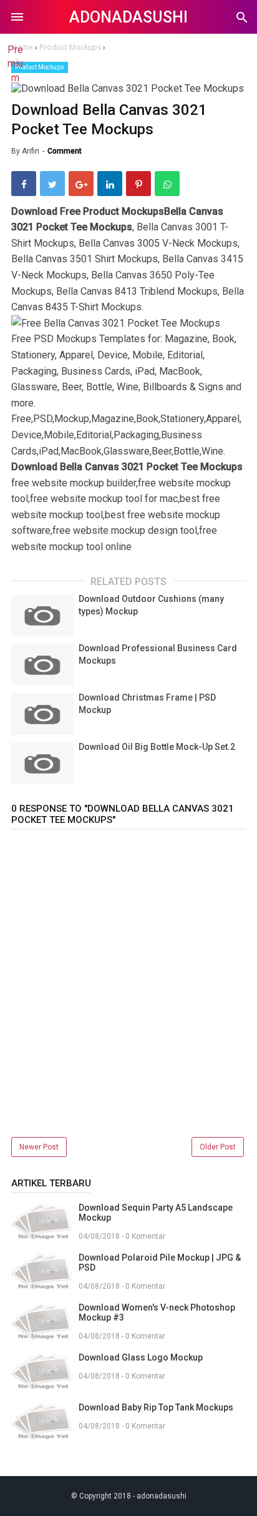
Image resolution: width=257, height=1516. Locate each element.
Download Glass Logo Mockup (141, 1357)
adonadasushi (128, 17)
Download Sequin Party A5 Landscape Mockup (156, 1213)
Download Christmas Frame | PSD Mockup (147, 703)
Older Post (218, 1147)
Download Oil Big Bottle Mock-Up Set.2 (157, 747)
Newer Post (39, 1147)
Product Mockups (39, 67)
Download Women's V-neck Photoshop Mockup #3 (157, 1312)
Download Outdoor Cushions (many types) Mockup (151, 605)
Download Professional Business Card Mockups (158, 654)
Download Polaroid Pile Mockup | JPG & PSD (160, 1262)
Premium (15, 64)
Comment (64, 151)
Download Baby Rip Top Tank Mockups (156, 1407)
